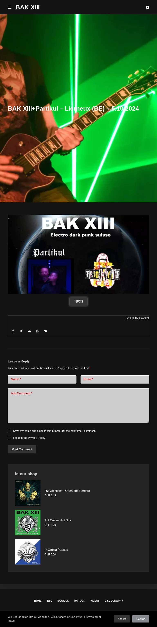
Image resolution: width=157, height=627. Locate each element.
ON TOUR (79, 600)
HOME (37, 600)
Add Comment (21, 393)
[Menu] (9, 7)
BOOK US (63, 600)
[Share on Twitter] (21, 331)
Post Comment (22, 449)
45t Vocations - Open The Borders (67, 490)
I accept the (29, 437)
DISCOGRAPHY (114, 600)
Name (16, 379)
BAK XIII (28, 7)
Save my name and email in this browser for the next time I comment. (54, 430)
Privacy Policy (36, 437)
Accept (122, 618)
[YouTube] (147, 7)
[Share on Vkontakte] (46, 331)
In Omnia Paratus (56, 549)
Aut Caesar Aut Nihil (58, 520)
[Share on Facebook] (13, 331)
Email (88, 379)
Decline (140, 618)
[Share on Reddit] (29, 331)
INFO (49, 600)
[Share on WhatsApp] (38, 331)
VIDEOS (95, 600)
